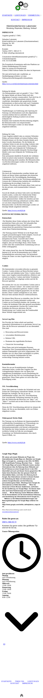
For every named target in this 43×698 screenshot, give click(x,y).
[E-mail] (4, 644)
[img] (21, 5)
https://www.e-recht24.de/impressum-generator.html (20, 84)
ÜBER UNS (19, 681)
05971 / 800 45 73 (9, 522)
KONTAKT (15, 20)
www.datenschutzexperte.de (10, 512)
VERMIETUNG (34, 15)
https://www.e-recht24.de (16, 210)
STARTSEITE (7, 15)
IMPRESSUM (27, 20)
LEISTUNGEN (20, 15)
